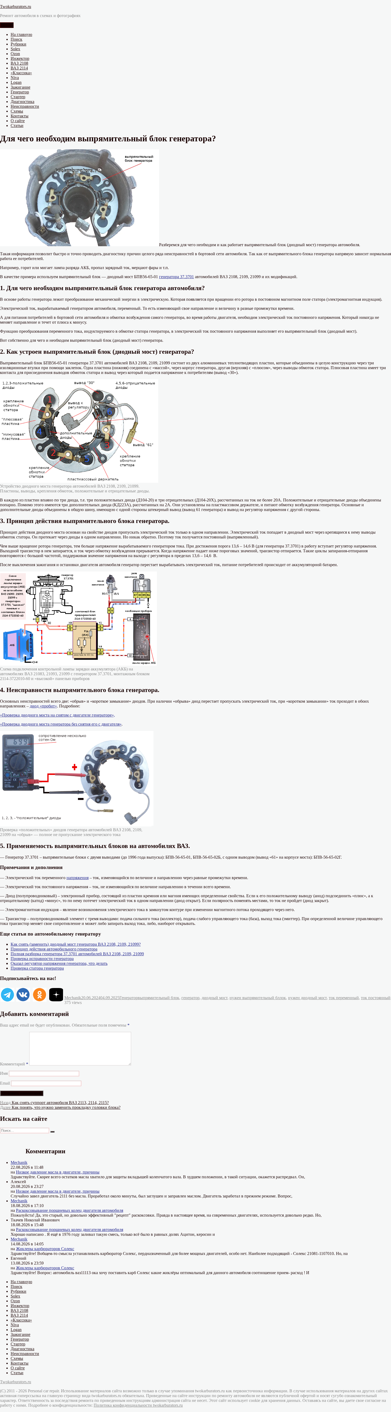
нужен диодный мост (307, 997)
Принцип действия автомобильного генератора (54, 949)
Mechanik (72, 997)
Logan (16, 82)
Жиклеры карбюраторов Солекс (45, 1248)
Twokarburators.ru (15, 6)
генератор (190, 997)
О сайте (18, 120)
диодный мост (214, 997)
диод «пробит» (43, 706)
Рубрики (18, 44)
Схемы (17, 111)
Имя (4, 1073)
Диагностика (22, 101)
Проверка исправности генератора (42, 958)
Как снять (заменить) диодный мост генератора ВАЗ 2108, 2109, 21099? (76, 944)
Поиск (16, 39)
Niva (15, 77)
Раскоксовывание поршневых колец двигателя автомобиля (69, 1210)
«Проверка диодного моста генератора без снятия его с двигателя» (61, 724)
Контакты (19, 116)
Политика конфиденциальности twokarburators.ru (138, 1405)
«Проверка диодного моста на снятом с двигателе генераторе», (57, 715)
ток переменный (344, 997)
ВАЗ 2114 (19, 68)
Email (5, 1083)
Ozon (15, 53)
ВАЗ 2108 (19, 63)
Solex (15, 49)
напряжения (77, 877)
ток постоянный (375, 997)
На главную (21, 34)
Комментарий (14, 1064)
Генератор (20, 92)
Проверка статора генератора (37, 968)
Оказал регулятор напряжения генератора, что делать (59, 963)
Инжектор (20, 58)
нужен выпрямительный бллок (258, 997)
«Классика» (21, 73)
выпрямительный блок (158, 997)
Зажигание (20, 87)
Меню (6, 25)
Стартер (18, 96)
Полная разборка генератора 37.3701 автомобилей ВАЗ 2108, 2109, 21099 (77, 954)
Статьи (17, 125)
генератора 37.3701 (176, 276)
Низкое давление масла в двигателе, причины (57, 1172)
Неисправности (25, 106)
